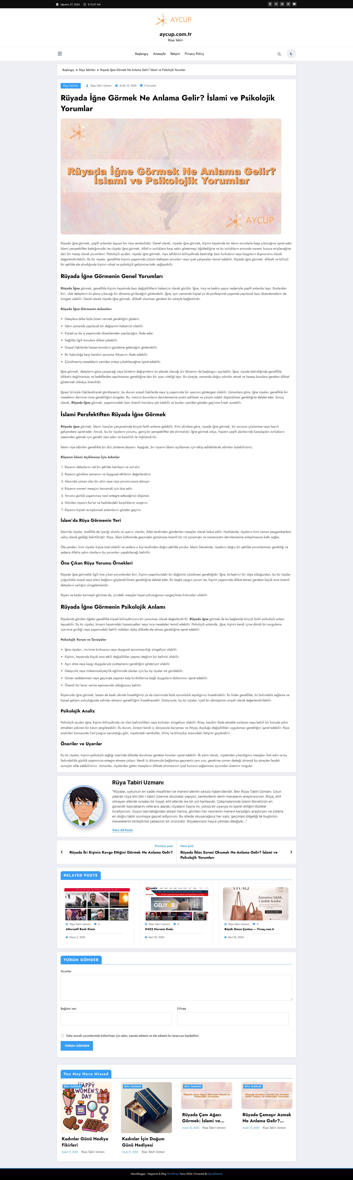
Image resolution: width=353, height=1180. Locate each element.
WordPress (173, 1174)
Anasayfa (159, 53)
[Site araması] (279, 54)
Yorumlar (66, 971)
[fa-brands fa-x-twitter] (276, 4)
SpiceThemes (215, 1174)
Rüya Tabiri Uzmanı (101, 85)
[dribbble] (282, 4)
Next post (186, 846)
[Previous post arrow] (62, 852)
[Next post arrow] (291, 852)
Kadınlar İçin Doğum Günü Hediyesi (83, 1142)
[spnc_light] (291, 53)
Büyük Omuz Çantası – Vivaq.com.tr (249, 929)
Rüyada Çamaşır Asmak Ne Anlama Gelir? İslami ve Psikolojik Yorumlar (206, 1118)
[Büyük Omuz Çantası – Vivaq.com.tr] (255, 903)
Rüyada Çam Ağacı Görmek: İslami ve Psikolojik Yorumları (142, 1118)
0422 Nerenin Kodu (159, 929)
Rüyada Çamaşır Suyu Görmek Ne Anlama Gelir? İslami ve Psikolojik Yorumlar (265, 1118)
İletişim (175, 53)
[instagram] (288, 4)
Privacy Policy (194, 53)
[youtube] (294, 4)
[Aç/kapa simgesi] (60, 54)
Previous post (164, 846)
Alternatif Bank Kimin (80, 929)
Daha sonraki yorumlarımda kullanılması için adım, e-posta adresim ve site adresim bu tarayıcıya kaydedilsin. (132, 1036)
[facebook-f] (270, 4)
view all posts (122, 830)
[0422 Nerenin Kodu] (176, 903)
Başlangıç (141, 53)
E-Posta (181, 1008)
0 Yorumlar (150, 85)
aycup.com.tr (176, 34)
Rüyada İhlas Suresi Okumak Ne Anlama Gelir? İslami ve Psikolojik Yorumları (228, 855)
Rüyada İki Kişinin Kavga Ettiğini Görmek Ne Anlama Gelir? (121, 852)
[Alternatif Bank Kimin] (97, 903)
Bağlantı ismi (68, 1008)
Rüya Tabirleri (70, 85)
